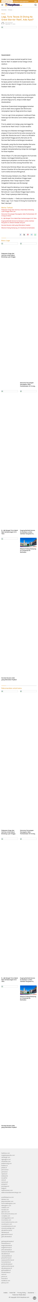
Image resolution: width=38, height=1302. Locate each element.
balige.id (3, 1188)
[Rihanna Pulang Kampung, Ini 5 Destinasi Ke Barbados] (28, 542)
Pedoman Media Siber (19, 1295)
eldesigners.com (6, 1205)
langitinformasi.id (6, 1247)
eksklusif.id (4, 1176)
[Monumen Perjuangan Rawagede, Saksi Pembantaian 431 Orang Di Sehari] (28, 312)
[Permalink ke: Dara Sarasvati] (2, 23)
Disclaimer (31, 1293)
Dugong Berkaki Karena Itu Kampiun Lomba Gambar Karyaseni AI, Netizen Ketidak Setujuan (17, 221)
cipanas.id (4, 1174)
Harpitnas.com (24, 1297)
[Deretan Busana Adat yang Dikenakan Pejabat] (9, 607)
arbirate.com (5, 1199)
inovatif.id (4, 1178)
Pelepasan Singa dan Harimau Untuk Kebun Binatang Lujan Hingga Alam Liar (17, 210)
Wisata (3, 14)
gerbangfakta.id (6, 1270)
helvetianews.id (5, 1243)
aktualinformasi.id (6, 1230)
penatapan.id (5, 1186)
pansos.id (4, 1276)
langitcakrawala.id (6, 1245)
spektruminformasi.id (7, 1266)
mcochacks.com (6, 1220)
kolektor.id (4, 1165)
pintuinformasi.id (6, 1258)
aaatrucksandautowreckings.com (11, 1192)
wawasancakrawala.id (7, 1252)
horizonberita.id (6, 1262)
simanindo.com (6, 1161)
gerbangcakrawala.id (7, 1241)
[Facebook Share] (20, 234)
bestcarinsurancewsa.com (9, 1214)
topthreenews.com (7, 1190)
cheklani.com (5, 1207)
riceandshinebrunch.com (8, 1226)
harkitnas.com (5, 1153)
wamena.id (4, 1182)
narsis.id (3, 1274)
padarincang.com (6, 1163)
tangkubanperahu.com (8, 1155)
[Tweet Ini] (24, 234)
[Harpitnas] (13, 4)
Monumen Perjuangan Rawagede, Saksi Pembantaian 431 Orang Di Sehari (19, 215)
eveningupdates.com (7, 1218)
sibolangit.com (5, 1157)
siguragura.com (6, 1159)
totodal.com (5, 1210)
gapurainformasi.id (6, 1234)
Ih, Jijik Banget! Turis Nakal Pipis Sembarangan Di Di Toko (19, 218)
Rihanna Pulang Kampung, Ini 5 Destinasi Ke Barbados (18, 228)
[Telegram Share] (31, 234)
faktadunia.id (5, 1232)
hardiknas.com (5, 1280)
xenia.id (3, 1180)
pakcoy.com (5, 1283)
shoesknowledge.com (7, 1228)
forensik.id (4, 1278)
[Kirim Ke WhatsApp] (35, 234)
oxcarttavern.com (6, 1224)
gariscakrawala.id (6, 1236)
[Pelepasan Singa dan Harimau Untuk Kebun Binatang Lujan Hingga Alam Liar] (9, 247)
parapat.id (4, 1184)
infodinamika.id (5, 1272)
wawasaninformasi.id (7, 1260)
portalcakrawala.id (6, 1264)
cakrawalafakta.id (6, 1256)
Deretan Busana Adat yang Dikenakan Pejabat (15, 225)
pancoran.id (4, 1169)
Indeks (6, 1293)
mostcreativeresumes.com (9, 1222)
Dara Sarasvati (9, 23)
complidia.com (5, 1216)
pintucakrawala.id (6, 1250)
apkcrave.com (5, 1212)
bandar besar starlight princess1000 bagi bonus (15, 1143)
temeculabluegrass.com (8, 1203)
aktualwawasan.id (6, 1268)
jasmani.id (4, 1172)
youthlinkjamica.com (7, 1197)
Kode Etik (12, 1293)
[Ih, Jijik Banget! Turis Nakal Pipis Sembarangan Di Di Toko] (9, 459)
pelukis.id (4, 1167)
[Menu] (2, 4)
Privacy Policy (21, 1293)
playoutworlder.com (7, 1201)
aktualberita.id (5, 1254)
